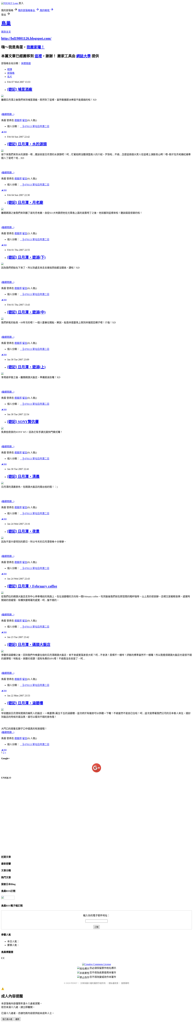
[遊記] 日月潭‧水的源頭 (27, 144)
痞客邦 (18, 120)
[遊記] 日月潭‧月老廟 (25, 202)
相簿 (9, 69)
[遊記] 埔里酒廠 (19, 89)
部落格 (10, 73)
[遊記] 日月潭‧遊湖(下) (26, 257)
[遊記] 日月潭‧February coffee (32, 586)
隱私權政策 (113, 983)
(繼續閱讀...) (7, 114)
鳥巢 (6, 23)
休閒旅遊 (26, 63)
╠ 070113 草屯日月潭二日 (34, 126)
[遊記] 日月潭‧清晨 (23, 476)
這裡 (38, 56)
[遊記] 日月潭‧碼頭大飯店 (28, 645)
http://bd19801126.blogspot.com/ (26, 38)
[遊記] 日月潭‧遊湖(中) (26, 312)
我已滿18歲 (7, 1019)
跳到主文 (6, 32)
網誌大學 (83, 56)
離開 (17, 1019)
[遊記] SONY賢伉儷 (23, 422)
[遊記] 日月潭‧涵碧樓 (25, 703)
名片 (9, 76)
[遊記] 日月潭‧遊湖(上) (26, 367)
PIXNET (74, 983)
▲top (4, 131)
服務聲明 (125, 983)
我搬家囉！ (36, 47)
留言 (24, 120)
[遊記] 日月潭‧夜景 (23, 531)
